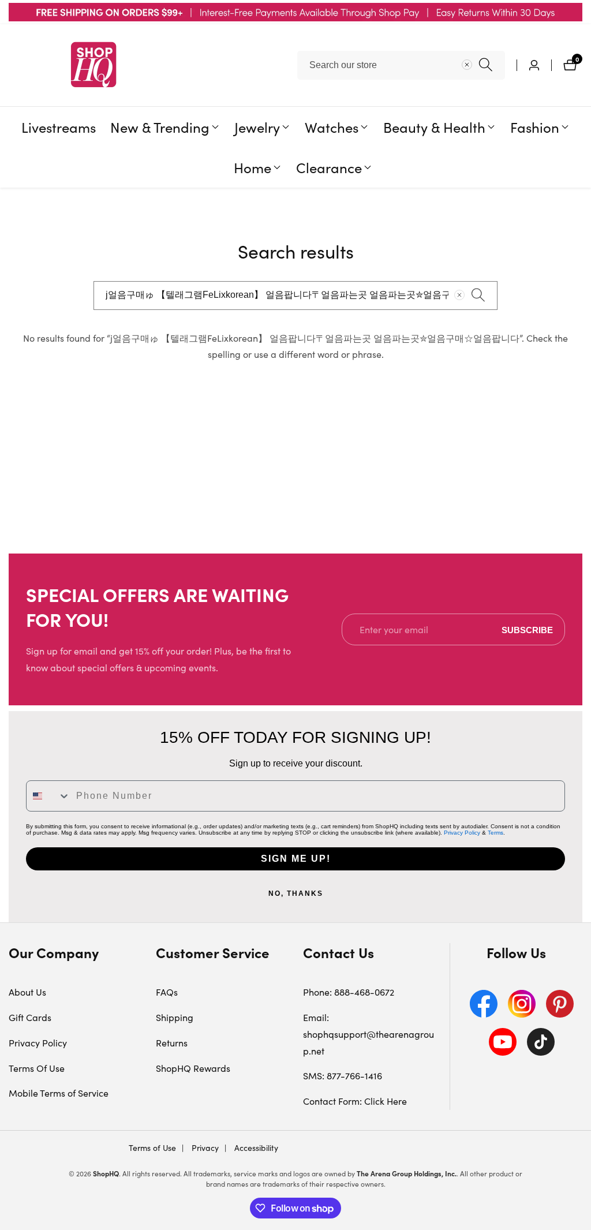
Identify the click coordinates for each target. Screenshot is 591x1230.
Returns (172, 1043)
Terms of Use (152, 1147)
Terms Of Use (37, 1068)
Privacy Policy (462, 832)
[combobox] (401, 65)
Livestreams (58, 127)
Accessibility (255, 1147)
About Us (27, 992)
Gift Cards (30, 1017)
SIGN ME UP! (296, 858)
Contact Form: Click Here (355, 1101)
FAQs (167, 992)
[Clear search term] (467, 64)
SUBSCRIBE (527, 629)
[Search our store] (485, 65)
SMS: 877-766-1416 (342, 1076)
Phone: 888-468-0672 (348, 992)
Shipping (174, 1017)
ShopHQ (106, 1173)
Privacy (204, 1147)
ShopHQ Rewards (193, 1068)
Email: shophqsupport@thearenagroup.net (368, 1034)
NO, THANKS (295, 893)
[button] (160, 127)
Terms (495, 832)
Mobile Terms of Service (59, 1093)
